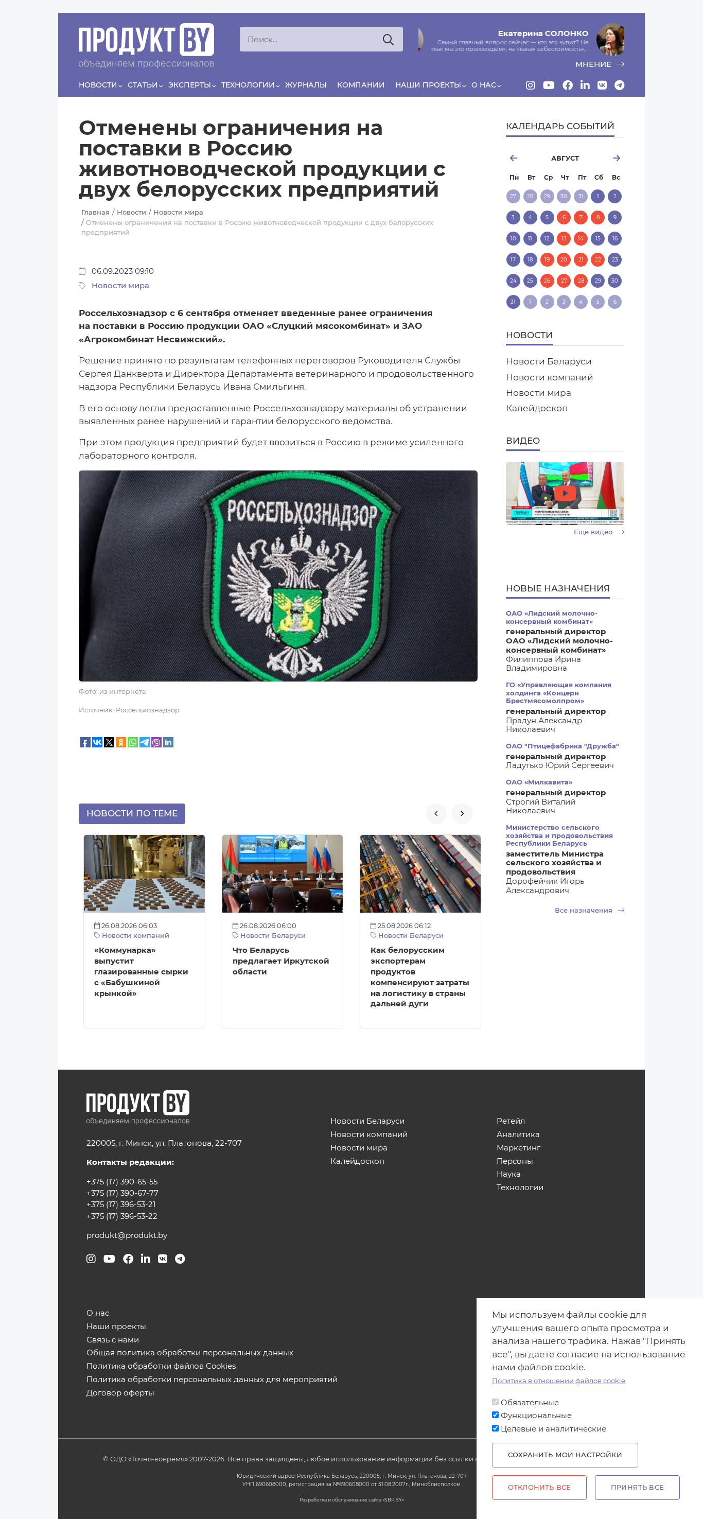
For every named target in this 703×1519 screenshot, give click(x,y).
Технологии (248, 85)
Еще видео (594, 532)
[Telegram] (619, 85)
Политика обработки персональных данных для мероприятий (212, 1379)
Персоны (515, 1161)
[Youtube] (549, 85)
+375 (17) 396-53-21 (120, 1204)
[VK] (602, 85)
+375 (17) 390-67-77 (122, 1193)
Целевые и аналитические (553, 1429)
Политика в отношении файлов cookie (558, 1381)
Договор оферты (120, 1393)
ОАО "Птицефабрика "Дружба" (562, 746)
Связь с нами (112, 1340)
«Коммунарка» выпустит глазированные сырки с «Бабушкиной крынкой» (137, 972)
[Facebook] (568, 85)
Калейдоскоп (537, 408)
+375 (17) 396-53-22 (121, 1216)
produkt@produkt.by (126, 1235)
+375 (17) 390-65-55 (121, 1181)
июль (524, 158)
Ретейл (511, 1121)
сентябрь (606, 158)
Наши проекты (428, 85)
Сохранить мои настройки (565, 1455)
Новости (98, 85)
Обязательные (530, 1402)
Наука (509, 1174)
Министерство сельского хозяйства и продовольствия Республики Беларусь (559, 835)
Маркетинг (518, 1148)
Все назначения (584, 910)
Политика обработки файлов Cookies (161, 1366)
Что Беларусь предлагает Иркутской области (276, 961)
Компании (361, 85)
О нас (483, 85)
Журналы (306, 85)
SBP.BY (393, 1500)
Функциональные (536, 1415)
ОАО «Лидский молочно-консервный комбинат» (551, 617)
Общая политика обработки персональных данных (189, 1353)
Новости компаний (130, 935)
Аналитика (518, 1134)
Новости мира (120, 285)
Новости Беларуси (267, 935)
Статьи (143, 85)
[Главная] (146, 45)
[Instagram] (530, 85)
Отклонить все (539, 1487)
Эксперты (189, 85)
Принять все (637, 1487)
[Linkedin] (585, 85)
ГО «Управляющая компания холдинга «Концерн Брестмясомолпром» (558, 693)
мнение (594, 64)
